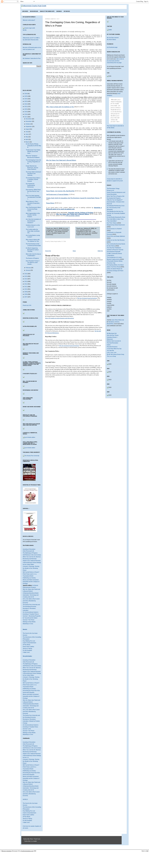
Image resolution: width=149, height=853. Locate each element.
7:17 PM (64, 241)
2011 (25, 286)
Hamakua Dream (111, 337)
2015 (25, 276)
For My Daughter (27, 650)
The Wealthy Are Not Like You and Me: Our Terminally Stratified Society (116, 213)
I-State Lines (26, 652)
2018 (25, 114)
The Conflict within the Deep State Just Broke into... (33, 231)
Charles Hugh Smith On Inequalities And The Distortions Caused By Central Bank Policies (73, 198)
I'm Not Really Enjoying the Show (116, 217)
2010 (25, 289)
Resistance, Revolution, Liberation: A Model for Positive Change (31, 721)
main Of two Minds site (118, 320)
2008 (25, 294)
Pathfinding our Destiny (29, 578)
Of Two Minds (26, 644)
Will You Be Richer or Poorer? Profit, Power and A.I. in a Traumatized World (31, 574)
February (28, 267)
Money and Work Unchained (31, 580)
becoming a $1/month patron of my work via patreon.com (74, 208)
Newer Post (48, 251)
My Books (67, 11)
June (27, 134)
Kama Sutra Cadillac (28, 646)
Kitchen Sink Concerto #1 (114, 341)
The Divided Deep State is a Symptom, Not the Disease (33, 179)
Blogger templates (7, 851)
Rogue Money (50, 203)
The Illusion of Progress (32, 258)
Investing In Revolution (29, 549)
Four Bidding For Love (29, 641)
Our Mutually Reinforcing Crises (115, 205)
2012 (25, 284)
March (27, 142)
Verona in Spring (27, 648)
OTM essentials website (72, 215)
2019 (25, 111)
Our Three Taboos (112, 223)
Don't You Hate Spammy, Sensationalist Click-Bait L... (33, 197)
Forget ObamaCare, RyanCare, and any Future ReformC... (32, 167)
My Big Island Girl (112, 333)
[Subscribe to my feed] (23, 841)
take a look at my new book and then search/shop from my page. (115, 60)
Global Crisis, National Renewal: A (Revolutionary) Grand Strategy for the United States (32, 562)
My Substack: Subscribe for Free (32, 58)
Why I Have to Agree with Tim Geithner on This (60, 107)
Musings (59, 11)
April (27, 139)
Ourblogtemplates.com (27, 851)
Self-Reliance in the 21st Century (32, 555)
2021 (25, 106)
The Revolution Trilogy (113, 188)
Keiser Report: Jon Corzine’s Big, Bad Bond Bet (60, 191)
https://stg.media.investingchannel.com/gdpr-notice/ (59, 318)
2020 (25, 109)
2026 (25, 93)
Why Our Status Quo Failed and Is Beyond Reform (61, 160)
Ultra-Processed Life (28, 551)
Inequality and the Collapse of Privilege (80, 212)
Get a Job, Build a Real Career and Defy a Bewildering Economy (31, 600)
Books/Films (34, 11)
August (27, 129)
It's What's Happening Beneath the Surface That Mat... (32, 249)
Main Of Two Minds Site (47, 11)
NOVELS (25, 799)
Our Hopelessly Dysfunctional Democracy (30, 185)
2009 (25, 291)
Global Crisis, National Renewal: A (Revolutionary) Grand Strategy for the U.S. (32, 755)
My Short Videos (111, 39)
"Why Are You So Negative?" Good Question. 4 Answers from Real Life (115, 201)
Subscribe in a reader (30, 841)
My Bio (25, 30)
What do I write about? (29, 20)
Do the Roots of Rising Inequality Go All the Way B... (33, 145)
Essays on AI (110, 190)
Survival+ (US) (27, 729)
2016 (25, 273)
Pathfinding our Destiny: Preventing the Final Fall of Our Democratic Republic (31, 690)
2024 (25, 98)
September (29, 126)
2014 (25, 279)
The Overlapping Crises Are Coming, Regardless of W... (33, 161)
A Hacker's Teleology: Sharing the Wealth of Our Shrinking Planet (31, 568)
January (28, 270)
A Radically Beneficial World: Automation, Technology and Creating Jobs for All (31, 595)
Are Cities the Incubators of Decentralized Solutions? (33, 221)
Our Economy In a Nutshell (114, 228)
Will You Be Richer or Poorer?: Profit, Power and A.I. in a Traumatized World (31, 684)
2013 (25, 281)
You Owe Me (110, 350)
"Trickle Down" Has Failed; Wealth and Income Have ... (33, 151)
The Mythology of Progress (30, 553)
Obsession (110, 339)
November (29, 121)
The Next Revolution (112, 343)
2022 (25, 104)
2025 (25, 96)
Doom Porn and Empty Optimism (116, 236)
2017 (25, 117)
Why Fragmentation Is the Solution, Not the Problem (33, 215)
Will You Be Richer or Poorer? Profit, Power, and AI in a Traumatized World (31, 767)
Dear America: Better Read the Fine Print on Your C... (33, 191)
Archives (25, 11)
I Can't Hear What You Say (114, 348)
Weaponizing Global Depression (116, 225)
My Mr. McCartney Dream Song (115, 354)
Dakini (108, 345)
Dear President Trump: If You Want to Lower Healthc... (32, 262)
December (29, 119)
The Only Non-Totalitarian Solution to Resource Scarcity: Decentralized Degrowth (115, 249)
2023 (25, 101)
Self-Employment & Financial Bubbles (57, 194)
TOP (147, 851)
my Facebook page (112, 47)
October (28, 124)
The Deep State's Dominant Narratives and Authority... (33, 173)
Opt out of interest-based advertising (87, 298)
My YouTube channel (113, 37)
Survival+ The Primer (28, 620)
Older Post (100, 251)
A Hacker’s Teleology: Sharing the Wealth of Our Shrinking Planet (31, 679)
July (27, 131)
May (27, 137)
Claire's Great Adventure (29, 642)
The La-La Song (111, 356)
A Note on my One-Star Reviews (116, 240)
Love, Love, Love (111, 352)
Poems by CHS (27, 305)
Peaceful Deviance (112, 346)
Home (74, 251)
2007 (25, 297)
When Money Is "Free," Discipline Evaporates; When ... (33, 203)
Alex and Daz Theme (112, 335)
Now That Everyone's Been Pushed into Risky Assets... (33, 209)
